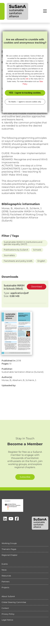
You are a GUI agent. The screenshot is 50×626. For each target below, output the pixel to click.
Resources (6, 576)
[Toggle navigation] (44, 11)
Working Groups (9, 543)
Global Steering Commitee (14, 602)
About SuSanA (8, 596)
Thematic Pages (9, 549)
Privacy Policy (8, 614)
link (27, 79)
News (4, 570)
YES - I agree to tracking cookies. (25, 93)
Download (36, 286)
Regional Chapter (9, 555)
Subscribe (25, 477)
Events (5, 564)
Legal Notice (7, 620)
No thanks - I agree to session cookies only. (25, 102)
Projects (5, 587)
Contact (5, 608)
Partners (5, 581)
